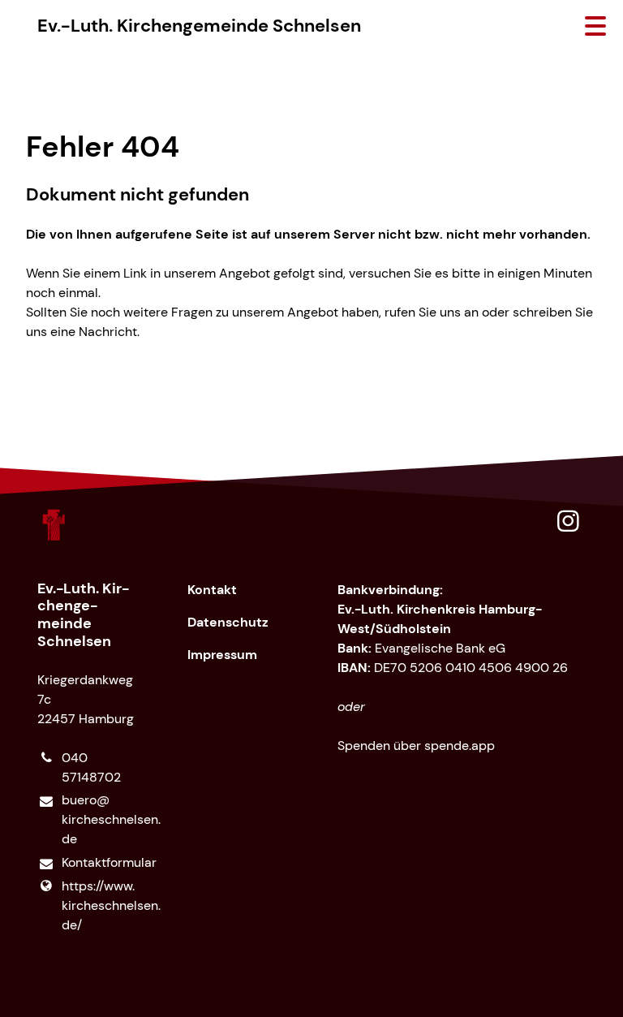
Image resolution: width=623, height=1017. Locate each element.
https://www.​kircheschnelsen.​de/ (98, 905)
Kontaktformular (98, 862)
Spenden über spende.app (416, 745)
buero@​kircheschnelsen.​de (98, 819)
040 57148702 (91, 767)
